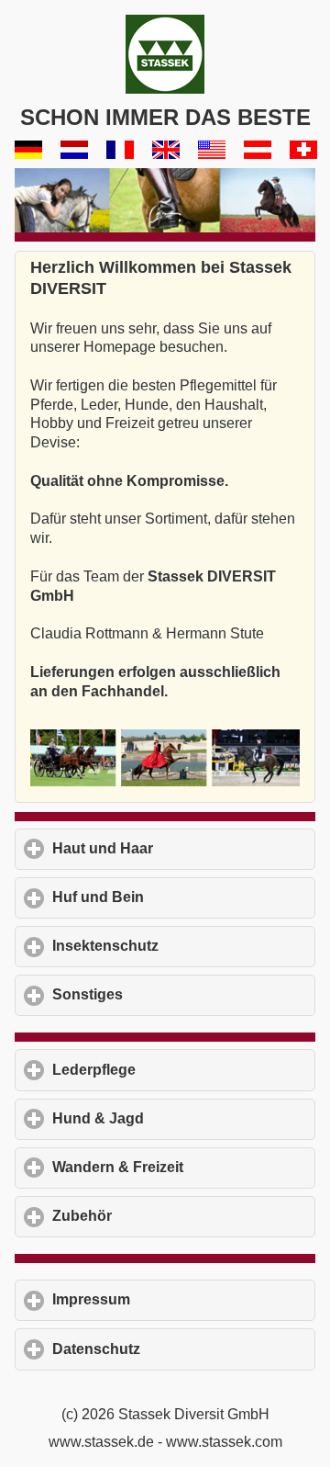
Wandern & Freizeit (183, 1167)
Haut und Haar (183, 848)
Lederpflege (179, 1070)
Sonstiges (172, 994)
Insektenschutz (183, 946)
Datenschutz (181, 1349)
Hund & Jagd (183, 1118)
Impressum (176, 1299)
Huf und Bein (183, 897)
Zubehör (167, 1216)
